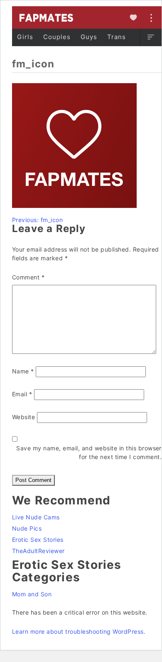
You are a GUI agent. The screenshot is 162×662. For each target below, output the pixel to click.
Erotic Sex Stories (38, 539)
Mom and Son (32, 594)
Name (23, 371)
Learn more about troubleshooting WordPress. (78, 631)
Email (22, 394)
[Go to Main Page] (45, 17)
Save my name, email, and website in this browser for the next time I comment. (89, 452)
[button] (151, 37)
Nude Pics (27, 528)
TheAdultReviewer (38, 550)
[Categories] (151, 37)
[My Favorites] (133, 17)
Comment (28, 277)
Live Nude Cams (36, 517)
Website (23, 416)
